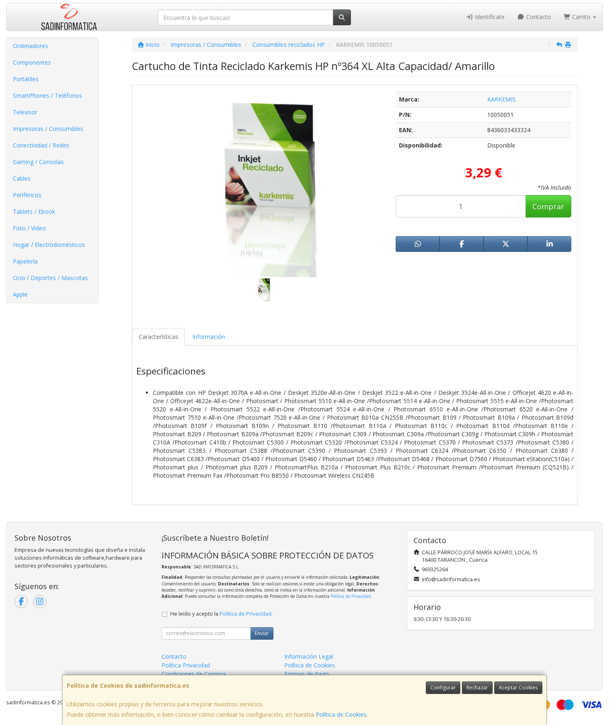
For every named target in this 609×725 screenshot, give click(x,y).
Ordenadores (30, 46)
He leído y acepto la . (221, 613)
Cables (22, 178)
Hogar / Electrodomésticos (49, 245)
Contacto (537, 17)
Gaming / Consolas (38, 162)
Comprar (548, 206)
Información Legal (308, 656)
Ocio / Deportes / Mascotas (50, 278)
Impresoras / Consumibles (48, 129)
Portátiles (26, 79)
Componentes (32, 62)
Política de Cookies (341, 714)
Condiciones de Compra (194, 674)
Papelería (25, 261)
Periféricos (27, 195)
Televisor (25, 112)
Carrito (581, 17)
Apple (20, 294)
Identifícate (489, 17)
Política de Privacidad (351, 596)
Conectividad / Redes (41, 145)
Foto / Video (29, 228)
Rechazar (477, 687)
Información (208, 337)
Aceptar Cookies (518, 687)
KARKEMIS (501, 99)
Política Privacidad (186, 665)
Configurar (443, 687)
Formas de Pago (306, 674)
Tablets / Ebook (34, 211)
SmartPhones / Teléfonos (47, 95)
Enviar (262, 633)
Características (158, 337)
